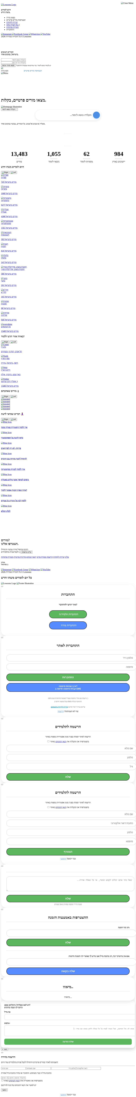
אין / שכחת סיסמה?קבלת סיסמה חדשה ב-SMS (68, 687)
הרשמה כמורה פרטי (45, 557)
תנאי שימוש (31, 557)
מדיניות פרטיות (20, 557)
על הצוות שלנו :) (13, 25)
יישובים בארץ (118, 161)
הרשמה (61, 711)
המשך (4, 1090)
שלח (68, 776)
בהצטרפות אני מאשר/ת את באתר (23, 1081)
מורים (19, 161)
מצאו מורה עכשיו (8, 65)
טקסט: (7, 1023)
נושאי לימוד (54, 161)
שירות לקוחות (12, 22)
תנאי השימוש (61, 741)
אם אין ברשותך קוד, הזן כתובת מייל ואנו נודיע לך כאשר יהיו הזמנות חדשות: (99, 956)
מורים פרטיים (7, 136)
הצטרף (68, 851)
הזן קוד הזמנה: (124, 927)
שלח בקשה (68, 971)
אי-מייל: (7, 1012)
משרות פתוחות (12, 27)
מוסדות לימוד (86, 161)
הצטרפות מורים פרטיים (16, 20)
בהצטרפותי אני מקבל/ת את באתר (69, 741)
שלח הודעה (68, 1042)
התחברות (68, 677)
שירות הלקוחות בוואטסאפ (59, 707)
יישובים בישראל (8, 149)
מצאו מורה (10, 17)
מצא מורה (4, 71)
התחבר (63, 859)
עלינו (67, 557)
